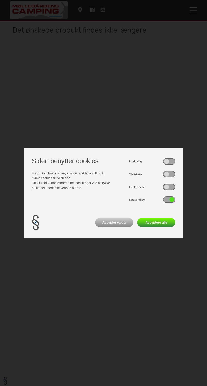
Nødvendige (137, 199)
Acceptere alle (156, 222)
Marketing (135, 161)
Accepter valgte (114, 222)
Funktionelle (137, 187)
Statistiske (135, 174)
